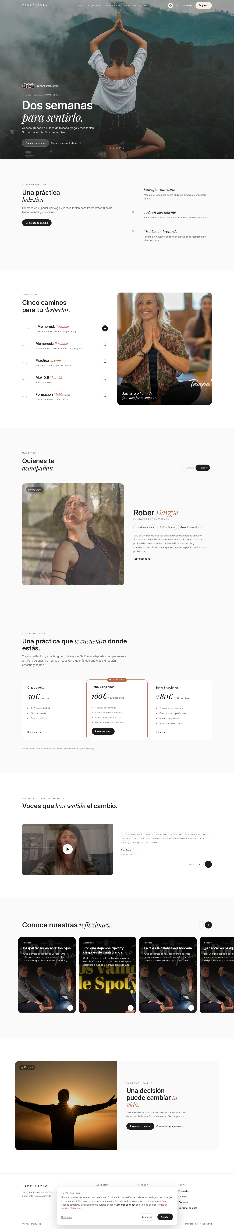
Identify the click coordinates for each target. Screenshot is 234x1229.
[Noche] (176, 5)
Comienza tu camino (37, 222)
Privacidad (76, 1208)
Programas (93, 5)
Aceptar (165, 1217)
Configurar (66, 1217)
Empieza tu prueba (140, 1126)
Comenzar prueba (35, 143)
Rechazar (147, 1217)
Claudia (190, 467)
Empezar (203, 5)
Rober (204, 467)
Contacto (144, 5)
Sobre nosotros (112, 5)
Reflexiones (130, 5)
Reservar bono (103, 731)
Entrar (189, 5)
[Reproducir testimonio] (67, 849)
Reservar (32, 732)
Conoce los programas (168, 1126)
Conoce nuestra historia (64, 143)
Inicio (80, 5)
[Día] (170, 5)
